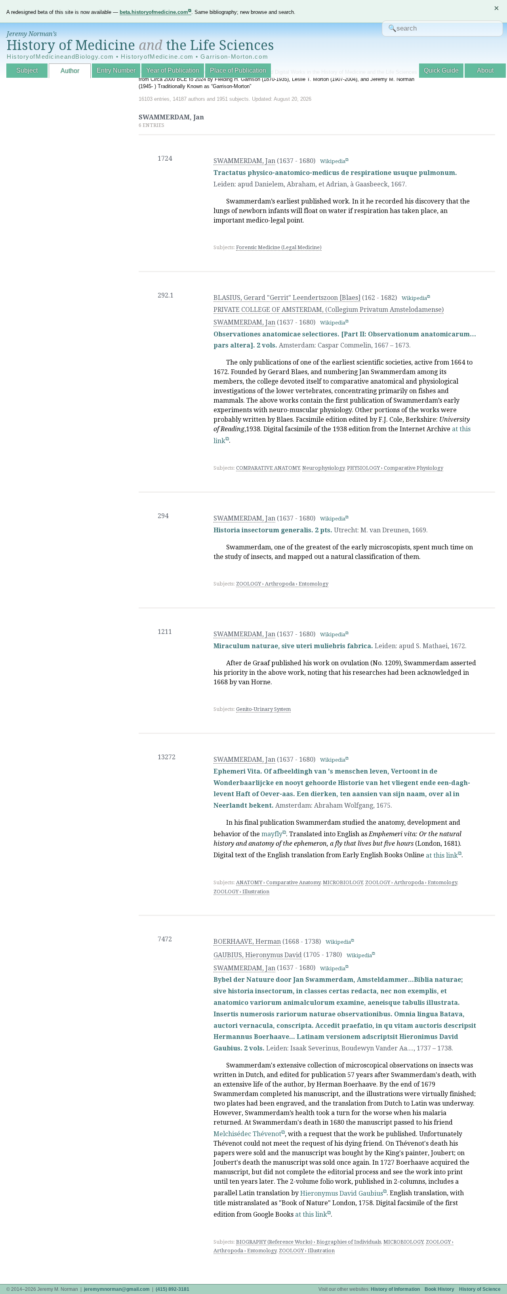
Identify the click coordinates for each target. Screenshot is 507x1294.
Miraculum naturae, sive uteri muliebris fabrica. (293, 646)
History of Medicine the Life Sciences (140, 45)
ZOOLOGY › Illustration (241, 892)
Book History (439, 1289)
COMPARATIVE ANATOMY (268, 468)
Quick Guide (441, 70)
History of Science (480, 1289)
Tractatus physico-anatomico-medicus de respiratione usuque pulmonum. (335, 173)
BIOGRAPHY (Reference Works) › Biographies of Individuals (308, 1242)
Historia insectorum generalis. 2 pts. (273, 530)
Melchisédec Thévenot (247, 1134)
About (485, 70)
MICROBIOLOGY (343, 882)
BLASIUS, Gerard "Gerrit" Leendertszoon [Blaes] (286, 297)
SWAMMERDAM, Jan (244, 161)
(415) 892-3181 (172, 1289)
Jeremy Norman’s (32, 34)
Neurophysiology (323, 468)
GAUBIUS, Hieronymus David (257, 955)
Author (70, 70)
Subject (27, 70)
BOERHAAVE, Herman (247, 941)
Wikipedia (332, 161)
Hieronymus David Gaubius (341, 1193)
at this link (442, 855)
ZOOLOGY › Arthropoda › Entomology (282, 584)
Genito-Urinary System (263, 709)
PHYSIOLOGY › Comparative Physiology (395, 468)
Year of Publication (172, 70)
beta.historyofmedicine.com (154, 12)
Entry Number (116, 70)
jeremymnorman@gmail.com (117, 1289)
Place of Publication (238, 70)
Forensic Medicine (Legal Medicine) (279, 247)
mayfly (271, 834)
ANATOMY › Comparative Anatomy (278, 882)
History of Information (395, 1289)
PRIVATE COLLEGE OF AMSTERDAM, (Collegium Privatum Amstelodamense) (328, 309)
